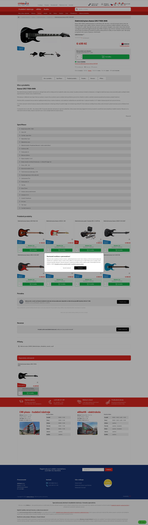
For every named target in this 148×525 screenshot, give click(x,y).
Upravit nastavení (67, 268)
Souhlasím (80, 268)
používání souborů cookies (77, 264)
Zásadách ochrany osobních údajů (62, 264)
